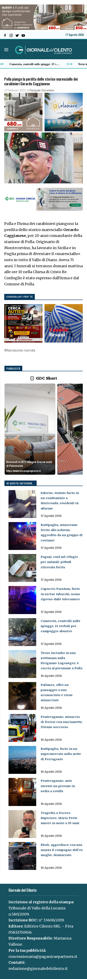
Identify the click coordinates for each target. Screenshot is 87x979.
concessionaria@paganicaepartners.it (42, 956)
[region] (43, 429)
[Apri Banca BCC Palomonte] (30, 429)
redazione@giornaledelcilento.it (38, 968)
